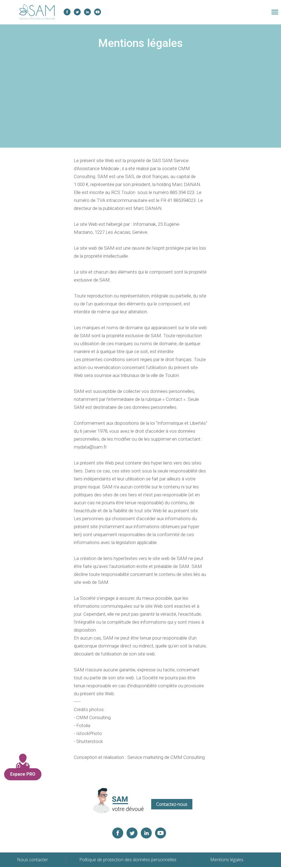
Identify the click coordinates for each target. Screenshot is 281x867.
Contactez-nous (171, 804)
